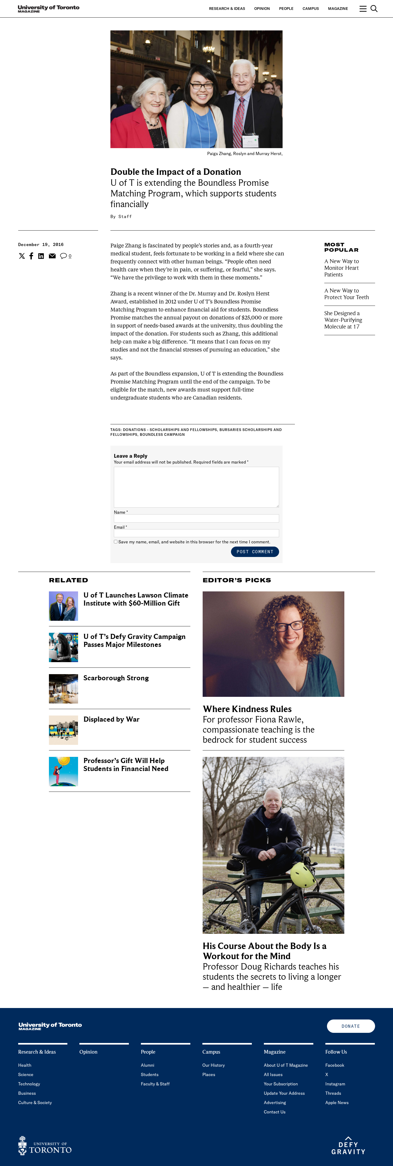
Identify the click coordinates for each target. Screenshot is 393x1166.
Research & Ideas (227, 8)
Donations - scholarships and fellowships (170, 430)
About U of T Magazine (286, 1065)
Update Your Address (284, 1093)
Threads (333, 1093)
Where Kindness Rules (247, 709)
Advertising (275, 1102)
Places (208, 1074)
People (286, 8)
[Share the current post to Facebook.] (31, 255)
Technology (29, 1083)
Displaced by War (111, 719)
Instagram (335, 1083)
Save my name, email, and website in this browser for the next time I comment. (194, 541)
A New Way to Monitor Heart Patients (341, 268)
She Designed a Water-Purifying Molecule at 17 (343, 320)
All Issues (273, 1074)
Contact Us (275, 1111)
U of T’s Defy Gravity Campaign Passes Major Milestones (134, 640)
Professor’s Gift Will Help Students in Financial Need (125, 764)
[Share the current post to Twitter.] (21, 256)
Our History (213, 1065)
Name (121, 512)
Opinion (262, 8)
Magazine (338, 8)
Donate (351, 1026)
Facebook (334, 1065)
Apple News (337, 1102)
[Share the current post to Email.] (52, 256)
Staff (125, 216)
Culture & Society (35, 1102)
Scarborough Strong (116, 678)
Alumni (147, 1065)
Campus (311, 8)
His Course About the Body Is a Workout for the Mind (265, 951)
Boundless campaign (162, 434)
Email (120, 527)
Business (27, 1093)
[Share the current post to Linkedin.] (41, 256)
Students (150, 1074)
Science (25, 1074)
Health (24, 1065)
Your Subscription (281, 1083)
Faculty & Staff (155, 1083)
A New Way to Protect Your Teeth (346, 294)
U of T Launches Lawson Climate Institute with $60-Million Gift (135, 599)
